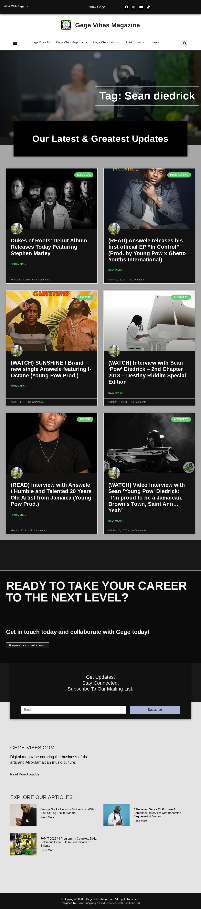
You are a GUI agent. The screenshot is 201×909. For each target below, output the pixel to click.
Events (155, 42)
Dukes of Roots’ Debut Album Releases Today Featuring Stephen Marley (49, 247)
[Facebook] (126, 7)
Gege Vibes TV (40, 42)
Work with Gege (14, 6)
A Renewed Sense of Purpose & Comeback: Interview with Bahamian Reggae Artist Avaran (157, 813)
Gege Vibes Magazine (107, 25)
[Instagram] (134, 7)
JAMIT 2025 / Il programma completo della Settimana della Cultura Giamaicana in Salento (68, 842)
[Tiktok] (148, 7)
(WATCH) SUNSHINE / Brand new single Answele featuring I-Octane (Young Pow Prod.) (51, 369)
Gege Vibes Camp (104, 42)
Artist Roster (133, 42)
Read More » (18, 264)
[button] (15, 43)
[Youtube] (141, 7)
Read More (47, 817)
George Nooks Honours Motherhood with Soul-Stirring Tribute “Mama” (67, 811)
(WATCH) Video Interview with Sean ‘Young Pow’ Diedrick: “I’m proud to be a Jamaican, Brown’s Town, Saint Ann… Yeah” (146, 497)
